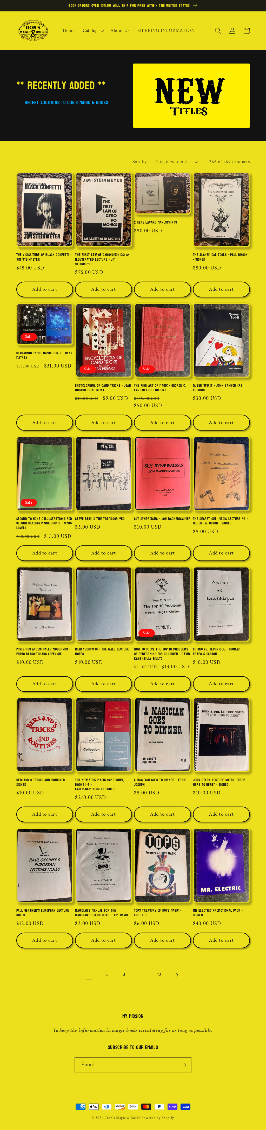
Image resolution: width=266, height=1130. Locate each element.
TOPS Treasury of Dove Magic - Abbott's (157, 913)
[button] (93, 30)
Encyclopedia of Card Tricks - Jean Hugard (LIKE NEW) (103, 388)
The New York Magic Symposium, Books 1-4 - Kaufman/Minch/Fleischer (99, 785)
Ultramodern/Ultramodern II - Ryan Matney (44, 355)
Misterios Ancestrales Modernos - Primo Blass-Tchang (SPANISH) (43, 651)
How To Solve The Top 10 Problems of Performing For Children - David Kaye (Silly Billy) (162, 654)
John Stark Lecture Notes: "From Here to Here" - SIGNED (219, 782)
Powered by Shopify (158, 1117)
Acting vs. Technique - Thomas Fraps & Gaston (216, 651)
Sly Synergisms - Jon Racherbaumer (162, 519)
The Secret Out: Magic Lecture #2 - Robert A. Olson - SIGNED (220, 521)
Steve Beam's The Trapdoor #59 (99, 519)
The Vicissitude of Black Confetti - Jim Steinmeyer (44, 257)
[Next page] (177, 975)
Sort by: (140, 162)
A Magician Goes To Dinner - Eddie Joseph (160, 782)
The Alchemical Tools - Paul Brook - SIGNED (220, 257)
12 (159, 975)
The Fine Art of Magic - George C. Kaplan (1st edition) (160, 388)
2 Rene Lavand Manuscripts (155, 222)
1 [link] (89, 974)
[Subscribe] (184, 1064)
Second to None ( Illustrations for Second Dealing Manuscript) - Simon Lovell (44, 523)
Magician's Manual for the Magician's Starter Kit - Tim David (101, 913)
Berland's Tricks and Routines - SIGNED (42, 782)
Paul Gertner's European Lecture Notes (42, 913)
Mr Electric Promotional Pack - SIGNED (218, 913)
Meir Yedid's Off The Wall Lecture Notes (102, 651)
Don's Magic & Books (123, 1117)
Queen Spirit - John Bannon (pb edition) (218, 388)
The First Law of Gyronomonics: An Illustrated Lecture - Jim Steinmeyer (102, 259)
